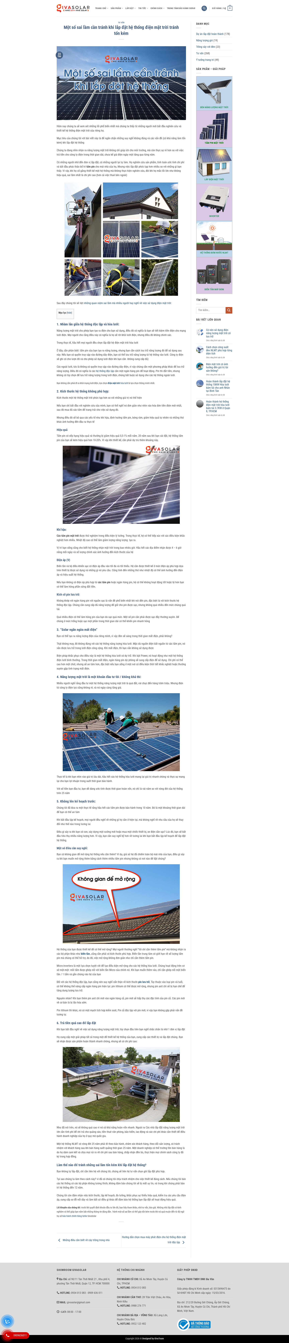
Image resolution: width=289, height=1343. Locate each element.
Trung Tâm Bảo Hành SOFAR (181, 8)
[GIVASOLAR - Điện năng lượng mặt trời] (73, 8)
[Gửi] (229, 310)
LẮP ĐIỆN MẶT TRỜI (214, 179)
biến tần (85, 953)
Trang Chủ (100, 8)
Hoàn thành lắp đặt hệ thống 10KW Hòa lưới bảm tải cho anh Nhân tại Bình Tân (218, 386)
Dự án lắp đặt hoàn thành (210, 34)
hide (69, 312)
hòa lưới (118, 383)
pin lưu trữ (144, 982)
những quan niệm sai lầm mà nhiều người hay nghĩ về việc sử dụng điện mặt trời (127, 303)
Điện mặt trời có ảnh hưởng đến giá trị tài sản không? (217, 367)
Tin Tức (142, 8)
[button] (204, 8)
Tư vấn (121, 23)
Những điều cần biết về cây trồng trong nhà (86, 1240)
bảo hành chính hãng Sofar (74, 1216)
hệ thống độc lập (105, 371)
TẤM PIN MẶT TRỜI (214, 143)
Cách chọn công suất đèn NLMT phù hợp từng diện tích (219, 350)
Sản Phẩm (116, 8)
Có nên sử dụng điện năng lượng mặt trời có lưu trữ (218, 333)
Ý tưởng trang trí (205, 59)
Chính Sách (156, 8)
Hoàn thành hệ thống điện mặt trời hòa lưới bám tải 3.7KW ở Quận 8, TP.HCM (218, 406)
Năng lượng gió (204, 40)
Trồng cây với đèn (205, 46)
